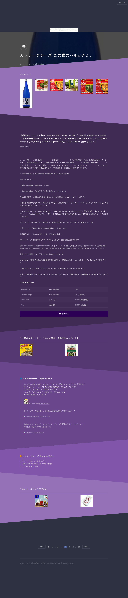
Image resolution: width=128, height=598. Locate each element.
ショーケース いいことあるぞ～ (33, 461)
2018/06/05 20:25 (44, 403)
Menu (121, 2)
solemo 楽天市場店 (81, 300)
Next (86, 546)
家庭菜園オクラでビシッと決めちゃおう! (37, 464)
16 (69, 547)
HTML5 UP (71, 563)
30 (79, 547)
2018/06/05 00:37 (44, 417)
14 (61, 547)
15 (65, 547)
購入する (65, 314)
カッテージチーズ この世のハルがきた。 (34, 563)
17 (73, 547)
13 (57, 547)
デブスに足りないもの (30, 466)
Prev (41, 546)
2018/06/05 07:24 (39, 433)
